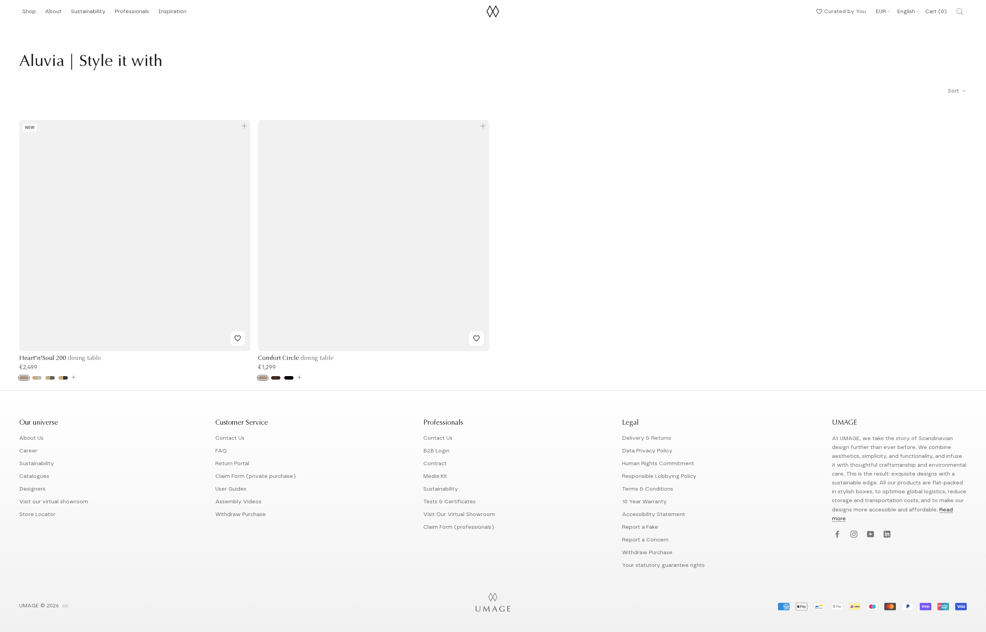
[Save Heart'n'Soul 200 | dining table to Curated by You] (238, 338)
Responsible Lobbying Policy (659, 476)
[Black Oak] (288, 378)
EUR (881, 11)
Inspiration (172, 13)
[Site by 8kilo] (65, 606)
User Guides (230, 489)
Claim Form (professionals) (458, 527)
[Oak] (24, 378)
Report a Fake (640, 527)
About (53, 13)
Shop (29, 13)
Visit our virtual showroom (53, 501)
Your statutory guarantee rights (663, 565)
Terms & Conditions (647, 489)
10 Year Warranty (644, 501)
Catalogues (34, 476)
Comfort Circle (296, 358)
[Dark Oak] (275, 378)
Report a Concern (645, 540)
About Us (31, 438)
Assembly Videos (238, 501)
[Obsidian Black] (63, 378)
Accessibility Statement (653, 514)
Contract (435, 463)
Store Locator (37, 514)
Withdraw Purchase (240, 514)
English (906, 11)
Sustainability (88, 13)
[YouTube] (869, 534)
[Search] (960, 11)
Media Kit (435, 476)
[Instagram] (852, 534)
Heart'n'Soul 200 (60, 358)
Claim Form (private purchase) (255, 476)
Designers (32, 489)
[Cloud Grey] (37, 378)
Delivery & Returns (646, 438)
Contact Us (230, 438)
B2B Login (436, 451)
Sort (954, 91)
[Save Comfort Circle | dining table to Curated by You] (476, 338)
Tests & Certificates (449, 501)
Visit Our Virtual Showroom (459, 514)
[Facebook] (836, 534)
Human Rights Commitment (658, 463)
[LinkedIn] (886, 534)
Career (28, 451)
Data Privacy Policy (647, 451)
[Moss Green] (50, 378)
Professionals (132, 13)
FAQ (221, 451)
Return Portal (232, 463)
